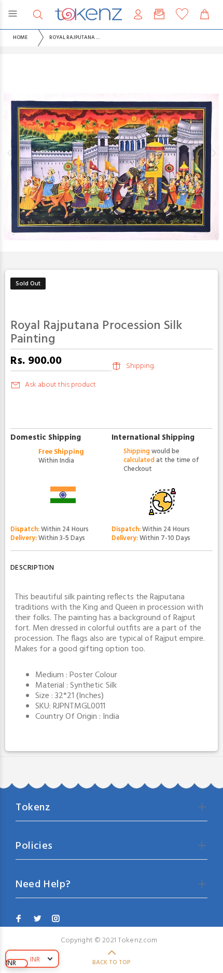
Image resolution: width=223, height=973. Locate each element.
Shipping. (140, 366)
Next (213, 153)
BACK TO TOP (111, 962)
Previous (10, 153)
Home (20, 37)
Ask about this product (60, 385)
